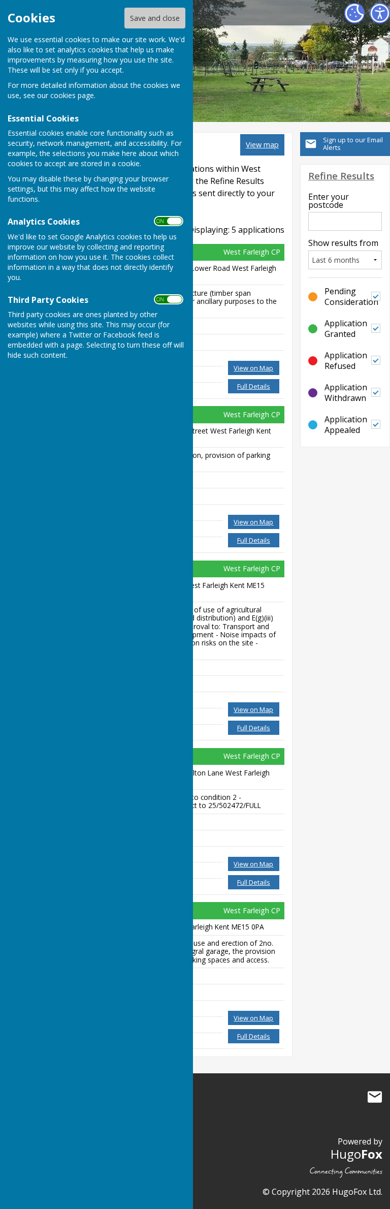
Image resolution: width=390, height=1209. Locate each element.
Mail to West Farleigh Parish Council (374, 1097)
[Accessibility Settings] (380, 13)
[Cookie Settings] (354, 13)
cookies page (72, 95)
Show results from (343, 243)
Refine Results (341, 175)
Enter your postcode (328, 201)
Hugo (356, 1153)
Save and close (155, 18)
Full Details (253, 386)
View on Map (253, 368)
